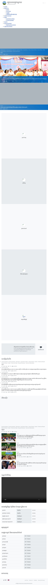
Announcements (9, 49)
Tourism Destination (16, 51)
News (5, 17)
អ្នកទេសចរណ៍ (24, 228)
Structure (8, 11)
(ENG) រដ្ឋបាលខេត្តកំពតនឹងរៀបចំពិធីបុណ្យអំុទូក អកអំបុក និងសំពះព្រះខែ (13, 107)
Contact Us (31, 580)
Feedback (35, 580)
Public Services (7, 15)
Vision (7, 9)
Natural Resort (40, 49)
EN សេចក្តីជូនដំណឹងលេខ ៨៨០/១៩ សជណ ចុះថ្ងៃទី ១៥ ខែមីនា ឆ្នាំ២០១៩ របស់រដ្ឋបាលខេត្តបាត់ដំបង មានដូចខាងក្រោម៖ (24, 369)
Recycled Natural (9, 51)
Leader (8, 12)
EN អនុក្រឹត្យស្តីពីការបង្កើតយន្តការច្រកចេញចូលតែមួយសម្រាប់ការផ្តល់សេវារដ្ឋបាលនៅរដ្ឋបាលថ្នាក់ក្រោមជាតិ (21, 384)
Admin (7, 54)
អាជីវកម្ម (24, 183)
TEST (1, 52)
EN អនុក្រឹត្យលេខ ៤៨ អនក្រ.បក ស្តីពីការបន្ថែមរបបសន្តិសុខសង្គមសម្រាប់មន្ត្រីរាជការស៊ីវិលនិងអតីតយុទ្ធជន (21, 374)
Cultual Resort (25, 49)
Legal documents (8, 26)
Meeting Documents (11, 25)
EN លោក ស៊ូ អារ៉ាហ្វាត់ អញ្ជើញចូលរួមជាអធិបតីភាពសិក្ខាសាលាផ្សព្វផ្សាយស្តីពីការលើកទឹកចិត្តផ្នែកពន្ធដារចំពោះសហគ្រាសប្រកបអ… (31, 445)
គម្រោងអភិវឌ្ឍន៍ (24, 319)
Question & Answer (41, 580)
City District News (10, 19)
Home (5, 6)
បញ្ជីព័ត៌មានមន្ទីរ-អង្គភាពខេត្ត (11, 14)
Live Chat (26, 580)
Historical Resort (34, 49)
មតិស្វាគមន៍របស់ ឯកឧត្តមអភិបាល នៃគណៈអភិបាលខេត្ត (24, 347)
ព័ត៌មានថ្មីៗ (5, 398)
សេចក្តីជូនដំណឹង (6, 359)
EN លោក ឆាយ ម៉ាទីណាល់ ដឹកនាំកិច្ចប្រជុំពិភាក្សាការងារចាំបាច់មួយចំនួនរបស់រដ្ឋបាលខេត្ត (31, 454)
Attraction (14, 49)
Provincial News (10, 20)
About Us (6, 8)
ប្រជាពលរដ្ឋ (24, 137)
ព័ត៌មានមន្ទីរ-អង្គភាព (24, 274)
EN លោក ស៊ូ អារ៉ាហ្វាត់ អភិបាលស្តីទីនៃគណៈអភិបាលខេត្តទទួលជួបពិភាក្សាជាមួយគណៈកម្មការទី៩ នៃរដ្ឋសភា (31, 463)
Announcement (8, 23)
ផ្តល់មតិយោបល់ (41, 349)
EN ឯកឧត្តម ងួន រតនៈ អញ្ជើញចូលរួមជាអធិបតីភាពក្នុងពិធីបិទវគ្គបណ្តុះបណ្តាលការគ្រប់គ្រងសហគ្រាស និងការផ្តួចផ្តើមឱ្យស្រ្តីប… (31, 436)
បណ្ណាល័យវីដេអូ (6, 475)
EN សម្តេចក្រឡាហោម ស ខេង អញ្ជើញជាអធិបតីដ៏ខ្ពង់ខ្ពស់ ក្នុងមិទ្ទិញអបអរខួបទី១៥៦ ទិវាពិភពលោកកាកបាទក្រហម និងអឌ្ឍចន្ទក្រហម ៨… (23, 79)
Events (5, 22)
